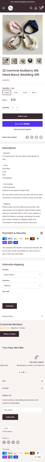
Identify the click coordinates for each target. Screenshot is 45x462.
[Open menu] (3, 8)
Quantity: (5, 107)
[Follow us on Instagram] (8, 442)
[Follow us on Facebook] (4, 442)
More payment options (22, 129)
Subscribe (10, 417)
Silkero (5, 80)
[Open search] (31, 8)
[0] (40, 8)
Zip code (5, 291)
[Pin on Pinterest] (31, 137)
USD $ (6, 428)
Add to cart (22, 116)
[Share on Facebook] (27, 137)
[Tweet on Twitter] (36, 137)
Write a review (9, 334)
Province (5, 280)
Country (5, 270)
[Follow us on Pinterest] (13, 442)
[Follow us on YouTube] (17, 442)
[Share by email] (41, 137)
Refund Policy (7, 316)
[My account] (36, 8)
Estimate (9, 306)
